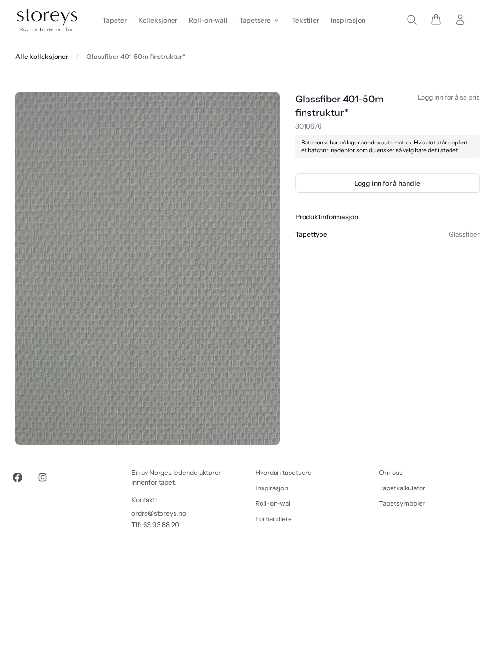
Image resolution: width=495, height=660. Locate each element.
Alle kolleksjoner (41, 56)
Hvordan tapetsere (283, 472)
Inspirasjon (271, 488)
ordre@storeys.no (158, 513)
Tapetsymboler (402, 503)
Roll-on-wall (273, 503)
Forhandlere (273, 519)
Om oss (391, 472)
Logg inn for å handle (387, 183)
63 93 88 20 (161, 524)
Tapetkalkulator (402, 488)
